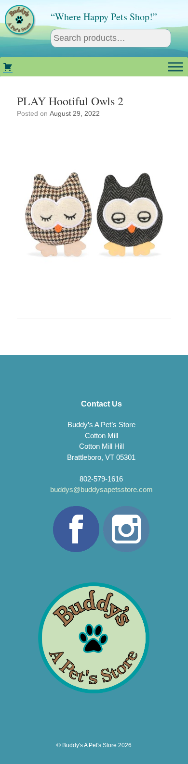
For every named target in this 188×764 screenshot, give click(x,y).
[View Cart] (8, 66)
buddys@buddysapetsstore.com (101, 489)
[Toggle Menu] (175, 66)
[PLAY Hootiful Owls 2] (94, 293)
